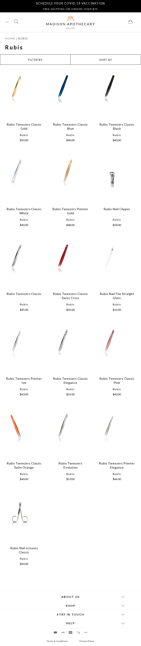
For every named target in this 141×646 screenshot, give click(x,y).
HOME (10, 38)
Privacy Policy (86, 641)
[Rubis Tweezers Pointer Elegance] (116, 435)
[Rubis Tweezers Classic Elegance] (70, 350)
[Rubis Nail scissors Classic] (24, 520)
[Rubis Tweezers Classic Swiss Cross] (70, 266)
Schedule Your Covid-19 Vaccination (70, 3)
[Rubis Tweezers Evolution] (70, 435)
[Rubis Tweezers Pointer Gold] (70, 181)
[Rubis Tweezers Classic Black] (116, 96)
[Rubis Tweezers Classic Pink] (116, 350)
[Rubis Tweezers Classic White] (24, 181)
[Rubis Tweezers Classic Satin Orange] (24, 435)
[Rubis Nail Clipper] (116, 181)
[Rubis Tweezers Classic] (24, 266)
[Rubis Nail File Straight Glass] (116, 266)
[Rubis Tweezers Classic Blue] (70, 96)
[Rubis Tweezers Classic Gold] (24, 96)
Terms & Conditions (57, 641)
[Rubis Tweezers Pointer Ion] (24, 350)
